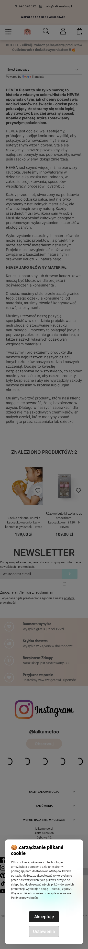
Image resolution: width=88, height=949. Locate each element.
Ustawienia (44, 931)
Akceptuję (44, 916)
